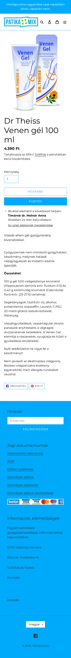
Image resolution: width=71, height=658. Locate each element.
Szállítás (40, 154)
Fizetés (35, 201)
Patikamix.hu (40, 645)
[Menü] (65, 22)
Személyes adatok (20, 477)
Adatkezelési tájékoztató (25, 453)
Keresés (13, 600)
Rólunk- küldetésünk (23, 557)
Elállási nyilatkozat (20, 469)
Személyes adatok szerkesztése (30, 493)
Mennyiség (11, 172)
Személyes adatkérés (22, 485)
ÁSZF (11, 461)
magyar (34, 624)
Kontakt (13, 577)
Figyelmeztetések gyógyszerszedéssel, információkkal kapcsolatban (35, 532)
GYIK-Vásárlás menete (24, 547)
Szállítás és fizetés (20, 567)
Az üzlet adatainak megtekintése (30, 225)
